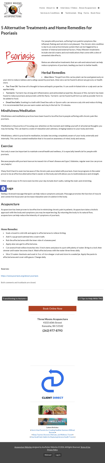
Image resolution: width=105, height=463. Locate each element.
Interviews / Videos (68, 8)
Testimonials (70, 13)
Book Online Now (52, 308)
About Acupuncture (87, 8)
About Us (50, 8)
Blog (80, 13)
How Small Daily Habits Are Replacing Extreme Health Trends (52, 437)
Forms (86, 13)
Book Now (95, 13)
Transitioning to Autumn (15, 298)
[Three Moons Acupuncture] (13, 10)
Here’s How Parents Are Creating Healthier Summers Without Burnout (53, 431)
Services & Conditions (50, 13)
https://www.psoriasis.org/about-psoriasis (19, 276)
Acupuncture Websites (23, 447)
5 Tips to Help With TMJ (90, 298)
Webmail (48, 455)
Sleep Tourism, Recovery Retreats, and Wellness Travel (52, 435)
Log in (58, 455)
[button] (3, 188)
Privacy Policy (52, 450)
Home (42, 8)
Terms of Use (85, 447)
